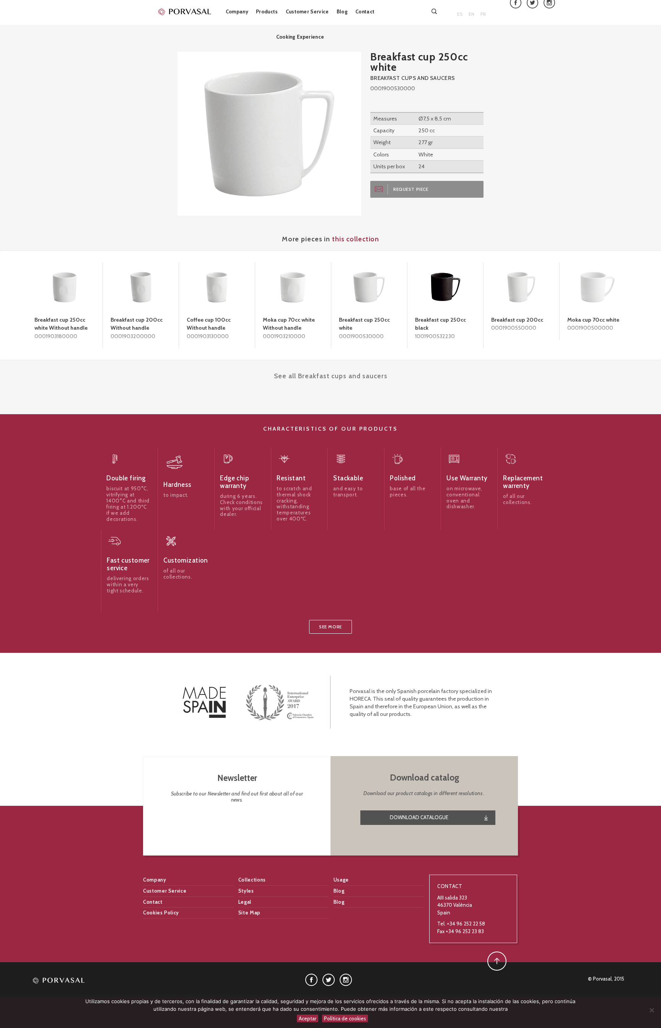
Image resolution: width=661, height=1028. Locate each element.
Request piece (410, 189)
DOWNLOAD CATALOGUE (419, 817)
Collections (252, 880)
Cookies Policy (161, 912)
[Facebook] (311, 979)
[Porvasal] (185, 11)
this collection (355, 239)
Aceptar (307, 1018)
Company (237, 11)
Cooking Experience (300, 37)
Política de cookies (345, 1018)
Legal (244, 902)
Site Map (249, 912)
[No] (651, 1010)
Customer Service (307, 11)
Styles (246, 891)
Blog (342, 11)
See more (330, 626)
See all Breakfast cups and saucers (330, 376)
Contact (364, 11)
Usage (341, 880)
